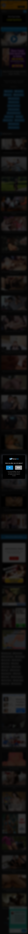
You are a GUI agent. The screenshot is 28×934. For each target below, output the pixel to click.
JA (9, 467)
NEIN (18, 467)
